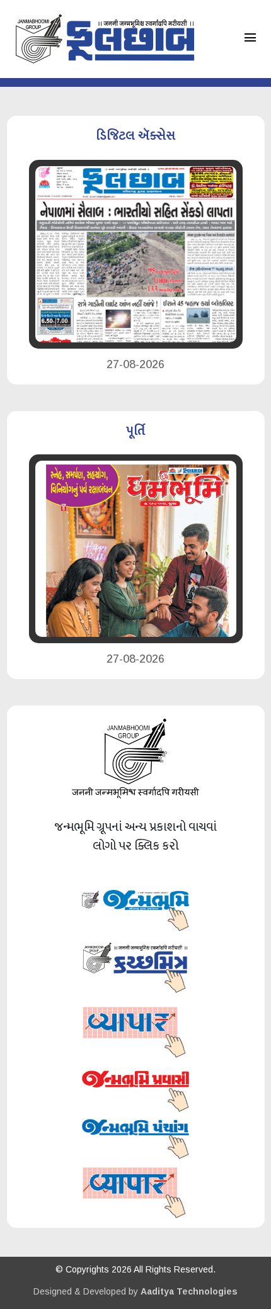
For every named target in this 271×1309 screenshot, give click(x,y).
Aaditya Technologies (189, 1291)
